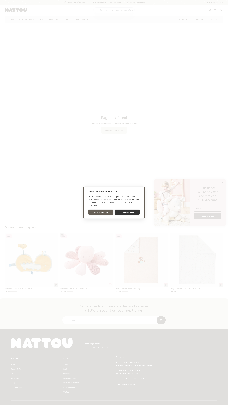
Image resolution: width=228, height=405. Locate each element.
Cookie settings (127, 212)
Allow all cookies (101, 212)
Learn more (93, 205)
